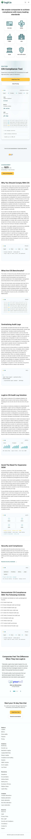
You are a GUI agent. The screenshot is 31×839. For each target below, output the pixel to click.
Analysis (3, 760)
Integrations (4, 774)
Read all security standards (8, 561)
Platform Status (5, 786)
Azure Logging (4, 764)
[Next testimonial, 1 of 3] (20, 691)
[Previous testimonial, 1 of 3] (10, 691)
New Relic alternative (6, 802)
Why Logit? (4, 818)
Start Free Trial (15, 79)
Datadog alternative (6, 797)
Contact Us (4, 826)
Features (3, 736)
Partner (3, 828)
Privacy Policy (4, 816)
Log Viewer (4, 767)
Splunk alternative (5, 800)
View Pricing (15, 83)
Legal (2, 814)
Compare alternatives (6, 795)
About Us (3, 809)
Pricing (3, 739)
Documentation (5, 776)
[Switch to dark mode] (25, 2)
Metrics (3, 731)
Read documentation (15, 716)
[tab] (14, 691)
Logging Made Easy (6, 752)
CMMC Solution (5, 762)
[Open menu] (28, 2)
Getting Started (5, 779)
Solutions (3, 743)
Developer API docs (6, 784)
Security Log (4, 748)
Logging (3, 729)
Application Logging (6, 750)
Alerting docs (4, 781)
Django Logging (5, 755)
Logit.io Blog (4, 788)
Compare (3, 793)
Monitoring (3, 745)
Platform (3, 727)
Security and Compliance (7, 821)
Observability (4, 734)
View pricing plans (7, 173)
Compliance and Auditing (7, 757)
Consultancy (4, 823)
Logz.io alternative (5, 805)
